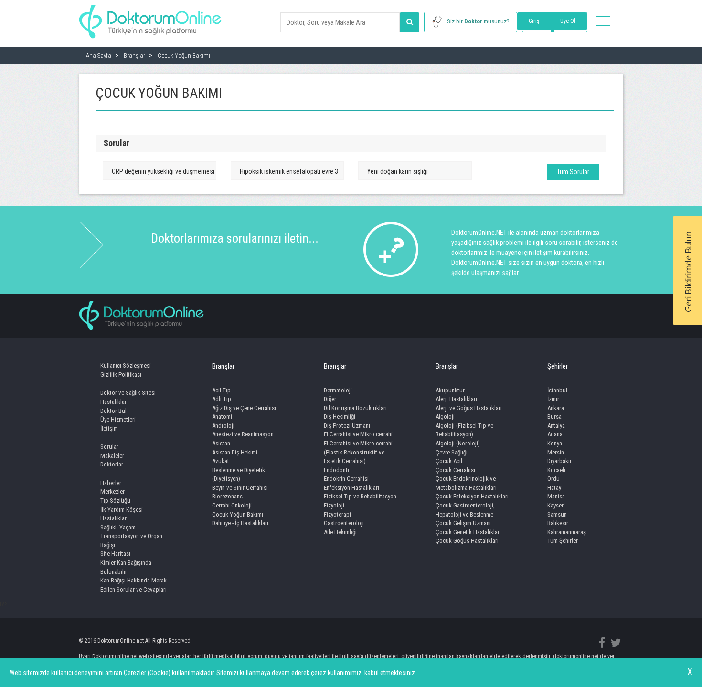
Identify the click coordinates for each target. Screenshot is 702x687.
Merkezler (112, 491)
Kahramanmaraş (566, 532)
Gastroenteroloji (344, 523)
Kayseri (556, 505)
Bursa (554, 416)
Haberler (110, 482)
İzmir (553, 398)
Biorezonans (227, 496)
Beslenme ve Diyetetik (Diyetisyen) (238, 474)
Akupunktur (450, 390)
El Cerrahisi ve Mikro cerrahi (358, 434)
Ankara (555, 408)
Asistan (221, 443)
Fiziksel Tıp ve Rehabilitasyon (360, 496)
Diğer (330, 398)
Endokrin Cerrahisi (346, 478)
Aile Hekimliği (340, 532)
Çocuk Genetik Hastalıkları (468, 532)
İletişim (109, 428)
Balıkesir (557, 523)
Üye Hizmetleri (118, 419)
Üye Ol (567, 21)
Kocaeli (556, 470)
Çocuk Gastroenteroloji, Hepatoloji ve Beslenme (465, 510)
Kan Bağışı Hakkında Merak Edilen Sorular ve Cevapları (133, 585)
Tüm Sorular (573, 172)
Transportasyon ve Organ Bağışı (131, 540)
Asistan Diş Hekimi (234, 452)
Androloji (223, 425)
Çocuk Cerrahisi (455, 470)
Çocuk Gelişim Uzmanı (463, 523)
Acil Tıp (221, 390)
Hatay (554, 487)
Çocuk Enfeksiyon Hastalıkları (472, 496)
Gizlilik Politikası (120, 374)
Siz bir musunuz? (478, 21)
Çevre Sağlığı (452, 452)
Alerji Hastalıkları (456, 398)
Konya (554, 443)
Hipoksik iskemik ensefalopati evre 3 (289, 171)
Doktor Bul (113, 410)
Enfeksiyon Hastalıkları (351, 487)
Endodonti (336, 470)
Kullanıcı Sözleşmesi (125, 365)
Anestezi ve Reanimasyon (243, 434)
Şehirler (557, 366)
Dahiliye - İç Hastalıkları (240, 523)
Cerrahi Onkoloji (232, 505)
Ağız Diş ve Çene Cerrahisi (244, 408)
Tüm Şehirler (562, 540)
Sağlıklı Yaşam (118, 527)
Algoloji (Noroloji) (458, 443)
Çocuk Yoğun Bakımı (237, 514)
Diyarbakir (559, 461)
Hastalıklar (113, 401)
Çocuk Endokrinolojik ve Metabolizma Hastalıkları (466, 483)
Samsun (557, 514)
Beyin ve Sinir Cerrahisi (240, 487)
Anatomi (222, 416)
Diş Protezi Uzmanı (347, 425)
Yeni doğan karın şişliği (397, 171)
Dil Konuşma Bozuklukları (355, 408)
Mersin (555, 452)
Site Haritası (115, 553)
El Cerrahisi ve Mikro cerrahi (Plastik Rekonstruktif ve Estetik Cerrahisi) (358, 452)
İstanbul (557, 390)
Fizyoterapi (337, 514)
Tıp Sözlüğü (115, 500)
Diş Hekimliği (339, 416)
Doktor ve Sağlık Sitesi (128, 392)
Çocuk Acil (449, 461)
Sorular (109, 446)
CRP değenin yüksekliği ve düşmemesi (163, 171)
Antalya (556, 425)
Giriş (534, 21)
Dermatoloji (338, 390)
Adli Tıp (221, 398)
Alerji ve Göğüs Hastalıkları (469, 408)
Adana (555, 434)
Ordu (553, 478)
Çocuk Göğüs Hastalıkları (467, 540)
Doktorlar (111, 464)
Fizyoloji (334, 505)
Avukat (220, 461)
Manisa (556, 496)
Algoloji (445, 416)
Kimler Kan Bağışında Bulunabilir (125, 567)
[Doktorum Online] (150, 17)
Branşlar (223, 366)
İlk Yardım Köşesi (121, 509)
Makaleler (112, 455)
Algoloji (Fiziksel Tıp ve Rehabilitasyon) (464, 430)
